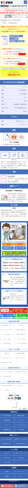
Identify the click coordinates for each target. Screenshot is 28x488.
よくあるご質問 (7, 462)
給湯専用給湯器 (7, 420)
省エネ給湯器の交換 (7, 376)
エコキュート (7, 424)
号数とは (21, 325)
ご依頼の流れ (7, 353)
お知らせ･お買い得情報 (7, 385)
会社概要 (7, 471)
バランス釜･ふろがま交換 (7, 371)
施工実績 (7, 476)
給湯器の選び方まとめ (7, 325)
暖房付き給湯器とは (21, 334)
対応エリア (7, 453)
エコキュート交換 (21, 339)
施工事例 (7, 390)
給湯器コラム (21, 385)
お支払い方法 (7, 457)
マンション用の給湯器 (21, 343)
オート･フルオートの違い (7, 329)
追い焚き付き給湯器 (7, 415)
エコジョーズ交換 (7, 339)
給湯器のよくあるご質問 (7, 362)
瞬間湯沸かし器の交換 (21, 371)
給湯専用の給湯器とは (21, 329)
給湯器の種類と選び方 (6, 443)
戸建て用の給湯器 (7, 343)
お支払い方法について (7, 357)
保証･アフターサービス (21, 357)
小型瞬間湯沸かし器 (7, 429)
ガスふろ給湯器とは (7, 334)
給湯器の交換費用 (21, 353)
